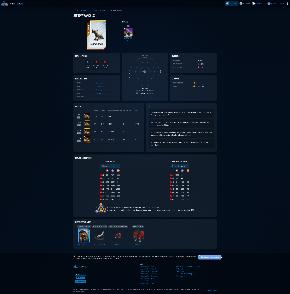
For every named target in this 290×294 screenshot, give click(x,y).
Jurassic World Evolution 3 (149, 271)
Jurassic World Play (147, 278)
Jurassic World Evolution (149, 276)
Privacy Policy (212, 290)
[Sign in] (287, 3)
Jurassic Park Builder (147, 283)
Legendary (100, 86)
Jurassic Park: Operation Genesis (188, 266)
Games (75, 10)
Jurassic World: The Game (89, 10)
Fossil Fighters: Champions (185, 274)
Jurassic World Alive (147, 266)
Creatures (103, 10)
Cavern (98, 93)
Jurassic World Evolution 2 (149, 274)
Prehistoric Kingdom (183, 269)
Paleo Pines (180, 271)
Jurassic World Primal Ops (149, 281)
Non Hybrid (100, 90)
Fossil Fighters (181, 276)
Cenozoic (99, 83)
